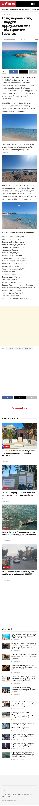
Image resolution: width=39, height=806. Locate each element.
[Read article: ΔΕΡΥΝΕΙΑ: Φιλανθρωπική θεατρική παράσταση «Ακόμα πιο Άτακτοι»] (6, 690)
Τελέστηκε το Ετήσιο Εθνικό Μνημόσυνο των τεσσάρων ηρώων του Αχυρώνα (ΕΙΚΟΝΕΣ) (18, 453)
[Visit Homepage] (10, 3)
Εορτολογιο (14, 9)
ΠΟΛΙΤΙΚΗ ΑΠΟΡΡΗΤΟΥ (25, 794)
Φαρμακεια (4, 9)
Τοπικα (9, 14)
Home (3, 14)
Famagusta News (9, 39)
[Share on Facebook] (13, 72)
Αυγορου (6, 567)
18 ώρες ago (6, 461)
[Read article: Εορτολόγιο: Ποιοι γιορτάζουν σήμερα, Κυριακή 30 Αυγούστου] (6, 746)
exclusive (10, 348)
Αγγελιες (33, 9)
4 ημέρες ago (16, 661)
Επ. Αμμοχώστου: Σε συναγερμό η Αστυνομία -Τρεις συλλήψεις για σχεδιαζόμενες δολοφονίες (23, 646)
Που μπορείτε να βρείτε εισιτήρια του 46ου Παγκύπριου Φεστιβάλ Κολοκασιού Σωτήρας (23, 704)
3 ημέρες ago (6, 580)
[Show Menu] (3, 4)
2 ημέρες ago (6, 540)
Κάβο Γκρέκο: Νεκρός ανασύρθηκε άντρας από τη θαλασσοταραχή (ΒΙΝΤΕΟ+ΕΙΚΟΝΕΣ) (23, 755)
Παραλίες (28, 348)
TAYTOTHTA (12, 794)
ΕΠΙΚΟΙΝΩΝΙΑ (6, 796)
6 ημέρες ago (16, 639)
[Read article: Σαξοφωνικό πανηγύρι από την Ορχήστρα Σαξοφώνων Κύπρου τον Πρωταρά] (6, 668)
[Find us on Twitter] (4, 790)
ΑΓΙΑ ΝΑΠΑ (19, 348)
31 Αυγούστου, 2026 (18, 708)
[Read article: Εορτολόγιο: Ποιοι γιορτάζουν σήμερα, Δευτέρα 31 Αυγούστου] (6, 737)
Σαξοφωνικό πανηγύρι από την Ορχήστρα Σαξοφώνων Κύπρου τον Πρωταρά (24, 668)
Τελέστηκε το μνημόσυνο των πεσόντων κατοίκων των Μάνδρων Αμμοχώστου (22, 726)
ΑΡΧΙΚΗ (4, 794)
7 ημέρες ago (16, 672)
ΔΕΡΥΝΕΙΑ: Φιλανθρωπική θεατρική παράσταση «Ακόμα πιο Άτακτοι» (23, 690)
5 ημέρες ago (16, 694)
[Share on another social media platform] (33, 72)
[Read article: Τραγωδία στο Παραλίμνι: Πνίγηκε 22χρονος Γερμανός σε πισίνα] (6, 637)
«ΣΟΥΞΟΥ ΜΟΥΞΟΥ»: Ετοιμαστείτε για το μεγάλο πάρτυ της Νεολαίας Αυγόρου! (24, 657)
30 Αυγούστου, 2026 (18, 739)
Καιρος (21, 9)
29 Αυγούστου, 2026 (18, 748)
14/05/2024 (22, 39)
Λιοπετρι (6, 446)
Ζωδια (27, 9)
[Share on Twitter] (23, 72)
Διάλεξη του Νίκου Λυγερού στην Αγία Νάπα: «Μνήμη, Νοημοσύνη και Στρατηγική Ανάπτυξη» (23, 679)
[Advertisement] (19, 326)
